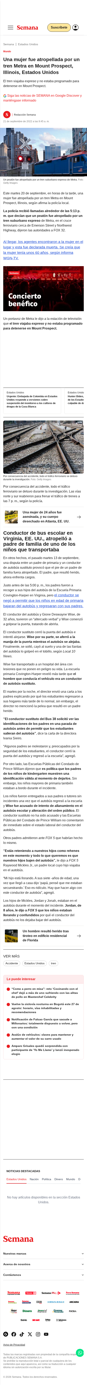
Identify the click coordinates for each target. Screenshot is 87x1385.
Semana (8, 44)
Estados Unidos (28, 44)
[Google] (5, 1334)
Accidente (11, 963)
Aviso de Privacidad (18, 1344)
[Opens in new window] (13, 1334)
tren (53, 963)
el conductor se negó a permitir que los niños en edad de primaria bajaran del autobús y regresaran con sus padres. (43, 600)
